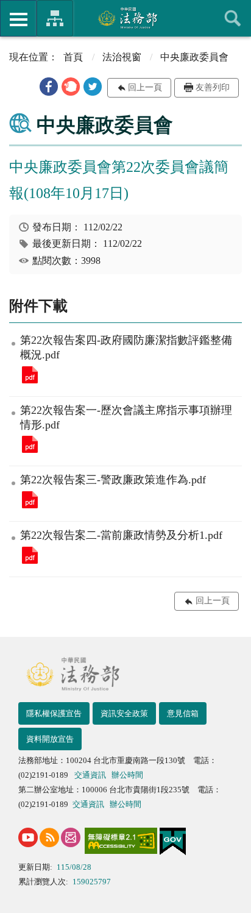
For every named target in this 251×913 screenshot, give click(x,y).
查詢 (232, 18)
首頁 (73, 57)
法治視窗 (121, 57)
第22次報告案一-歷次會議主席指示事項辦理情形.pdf (30, 444)
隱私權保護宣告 (54, 713)
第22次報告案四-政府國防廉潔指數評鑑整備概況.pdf (30, 374)
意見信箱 (183, 713)
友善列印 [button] (213, 87)
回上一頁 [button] (145, 87)
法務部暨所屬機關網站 (55, 18)
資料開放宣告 (50, 739)
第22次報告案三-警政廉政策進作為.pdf (30, 499)
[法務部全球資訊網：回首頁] (126, 17)
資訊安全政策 (124, 713)
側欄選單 (18, 18)
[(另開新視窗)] (28, 837)
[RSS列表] (49, 837)
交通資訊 (90, 775)
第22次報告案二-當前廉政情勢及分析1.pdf (30, 555)
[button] (49, 86)
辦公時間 (127, 775)
